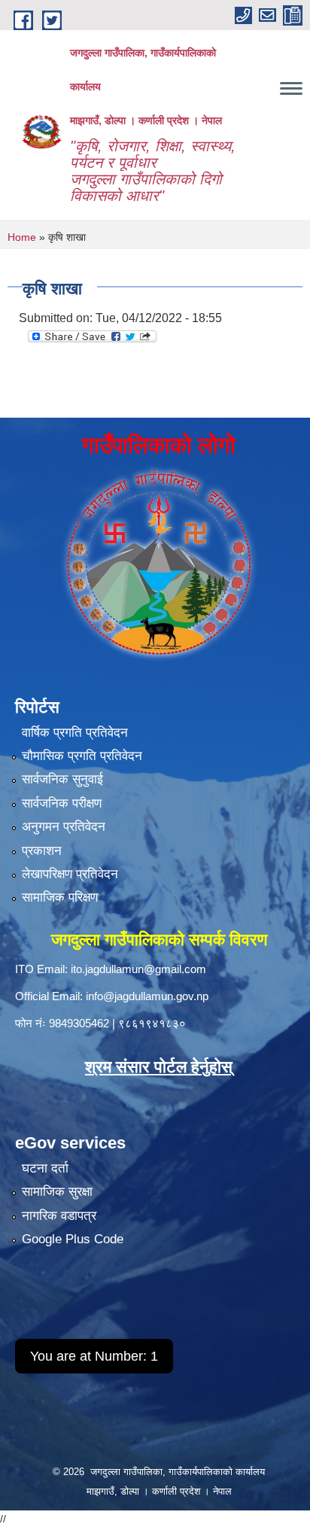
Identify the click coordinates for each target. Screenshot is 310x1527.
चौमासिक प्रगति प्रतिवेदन (82, 756)
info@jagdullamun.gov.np (147, 996)
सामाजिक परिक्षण (60, 897)
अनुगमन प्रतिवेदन (63, 827)
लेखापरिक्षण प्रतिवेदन (70, 874)
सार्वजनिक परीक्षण (62, 803)
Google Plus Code (72, 1239)
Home (22, 237)
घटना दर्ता (45, 1168)
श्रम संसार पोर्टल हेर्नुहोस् (158, 1066)
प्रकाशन (42, 851)
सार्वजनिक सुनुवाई (62, 779)
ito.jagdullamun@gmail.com (138, 969)
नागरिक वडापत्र (59, 1216)
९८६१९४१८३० (152, 1023)
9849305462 (79, 1023)
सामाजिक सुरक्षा (57, 1192)
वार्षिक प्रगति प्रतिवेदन (75, 732)
